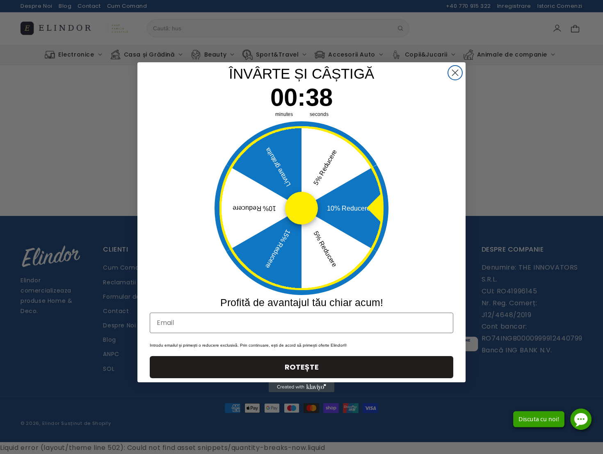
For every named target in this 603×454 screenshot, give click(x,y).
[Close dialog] (455, 73)
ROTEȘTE (302, 367)
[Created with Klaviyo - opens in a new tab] (301, 387)
